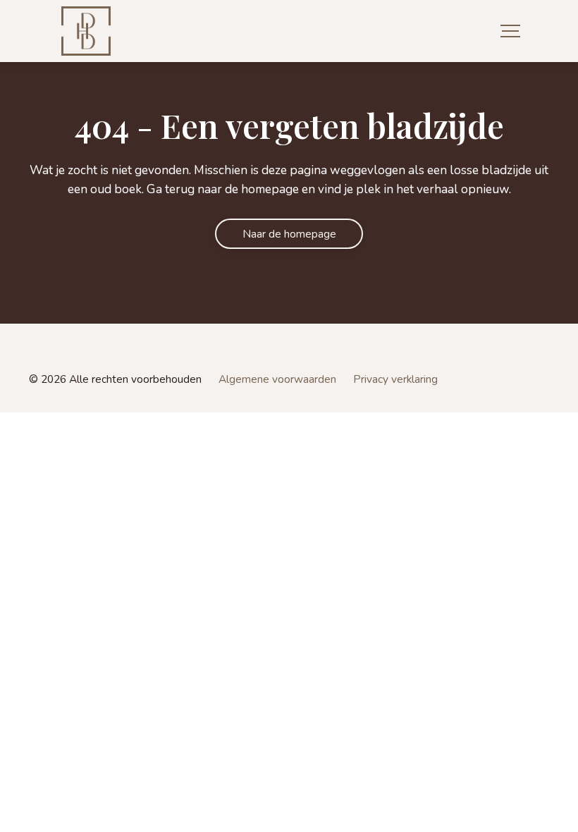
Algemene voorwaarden (277, 379)
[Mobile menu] (510, 31)
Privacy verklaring (395, 379)
